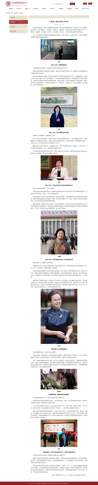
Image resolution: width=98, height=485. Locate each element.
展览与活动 (13, 31)
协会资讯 (12, 17)
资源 (76, 8)
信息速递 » (16, 13)
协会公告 (12, 26)
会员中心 (52, 8)
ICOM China (85, 8)
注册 (90, 3)
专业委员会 (69, 8)
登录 (85, 3)
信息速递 (61, 8)
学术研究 (44, 8)
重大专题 (35, 8)
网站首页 (11, 8)
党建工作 (27, 8)
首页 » (12, 13)
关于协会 (18, 8)
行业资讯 (21, 13)
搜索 (72, 4)
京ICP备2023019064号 (51, 483)
